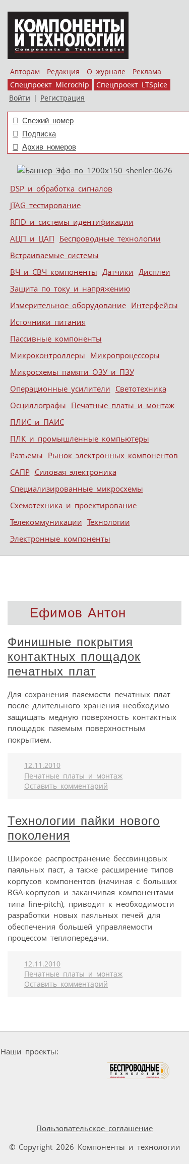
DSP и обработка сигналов (61, 188)
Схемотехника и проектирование (73, 505)
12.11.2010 (42, 765)
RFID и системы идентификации (72, 222)
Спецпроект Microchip (49, 84)
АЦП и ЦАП (32, 238)
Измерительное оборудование (68, 305)
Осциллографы (38, 405)
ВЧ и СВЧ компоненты (53, 272)
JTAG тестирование (45, 205)
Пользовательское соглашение (94, 1128)
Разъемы (26, 455)
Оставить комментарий (66, 786)
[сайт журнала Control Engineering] (67, 1090)
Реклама (147, 71)
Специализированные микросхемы (76, 488)
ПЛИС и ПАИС (37, 422)
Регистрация (62, 98)
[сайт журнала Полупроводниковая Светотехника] (59, 1070)
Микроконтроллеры (47, 355)
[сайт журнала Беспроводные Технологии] (138, 1070)
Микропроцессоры (125, 355)
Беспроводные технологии (110, 238)
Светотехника (140, 388)
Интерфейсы (154, 305)
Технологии (108, 522)
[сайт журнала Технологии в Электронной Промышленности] (159, 1051)
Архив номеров (49, 146)
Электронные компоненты (60, 539)
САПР (20, 472)
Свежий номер (48, 120)
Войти (19, 98)
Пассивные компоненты (56, 338)
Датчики (118, 272)
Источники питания (48, 322)
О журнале (106, 71)
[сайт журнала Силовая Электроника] (94, 1051)
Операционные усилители (60, 388)
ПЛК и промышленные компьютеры (79, 438)
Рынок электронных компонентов (113, 455)
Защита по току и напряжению (70, 288)
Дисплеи (154, 272)
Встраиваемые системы (54, 255)
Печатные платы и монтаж (122, 405)
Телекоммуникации (46, 522)
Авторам (25, 71)
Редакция (63, 71)
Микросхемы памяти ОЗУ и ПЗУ (72, 372)
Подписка (39, 133)
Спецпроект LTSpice (131, 84)
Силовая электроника (75, 472)
